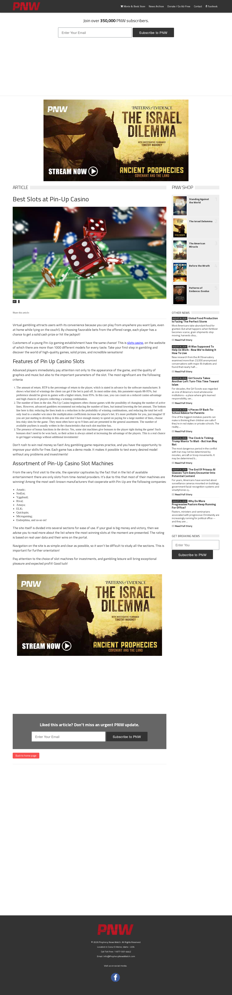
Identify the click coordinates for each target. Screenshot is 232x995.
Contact (198, 6)
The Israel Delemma (200, 221)
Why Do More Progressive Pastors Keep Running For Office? (194, 504)
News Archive (156, 6)
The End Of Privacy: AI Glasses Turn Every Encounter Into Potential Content (193, 473)
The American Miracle (197, 245)
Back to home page (26, 755)
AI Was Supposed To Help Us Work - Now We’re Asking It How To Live (194, 350)
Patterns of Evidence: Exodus (199, 289)
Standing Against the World (199, 201)
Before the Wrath (199, 265)
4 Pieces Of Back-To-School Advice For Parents (193, 411)
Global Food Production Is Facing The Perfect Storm (195, 320)
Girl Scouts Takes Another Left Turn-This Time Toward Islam (195, 381)
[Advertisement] (116, 66)
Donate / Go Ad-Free (178, 6)
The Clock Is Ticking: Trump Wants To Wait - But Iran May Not (194, 441)
